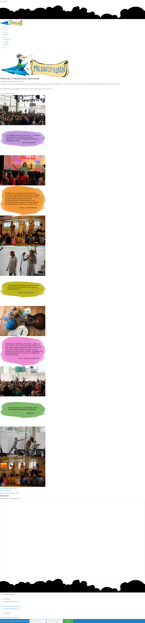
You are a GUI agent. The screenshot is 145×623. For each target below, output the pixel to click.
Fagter (5, 32)
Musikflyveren (4, 1)
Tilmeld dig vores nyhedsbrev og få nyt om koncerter (14, 621)
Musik (5, 29)
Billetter (6, 44)
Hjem (5, 27)
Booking (6, 42)
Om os (6, 37)
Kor (5, 47)
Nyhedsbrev (7, 39)
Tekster (6, 34)
